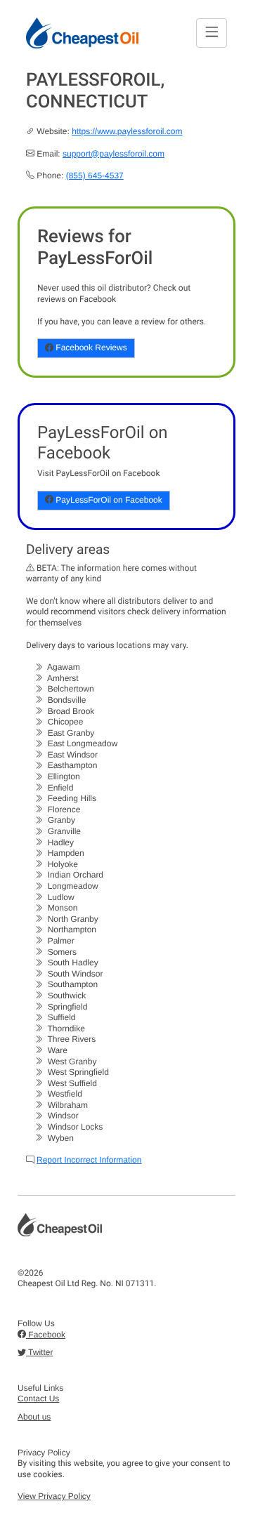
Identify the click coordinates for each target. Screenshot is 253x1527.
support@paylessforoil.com (113, 154)
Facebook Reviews (90, 347)
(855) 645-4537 (95, 175)
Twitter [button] (39, 1352)
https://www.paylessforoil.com (127, 131)
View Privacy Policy (54, 1496)
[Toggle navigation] (211, 32)
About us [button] (34, 1417)
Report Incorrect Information (89, 1160)
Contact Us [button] (38, 1398)
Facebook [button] (45, 1335)
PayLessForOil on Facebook (107, 500)
